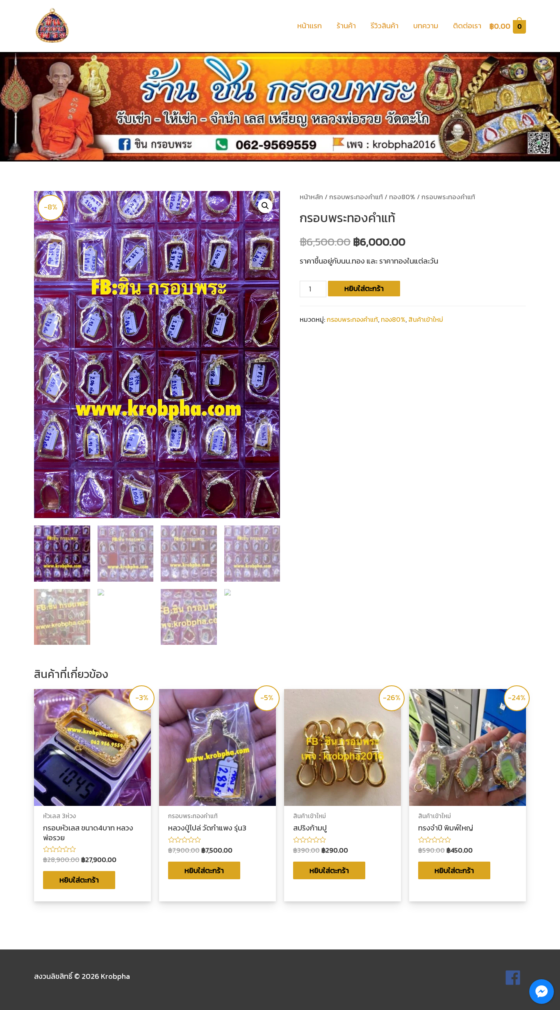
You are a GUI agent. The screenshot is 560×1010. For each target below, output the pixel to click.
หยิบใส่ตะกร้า (364, 288)
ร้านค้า (346, 25)
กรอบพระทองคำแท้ (356, 197)
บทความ (425, 25)
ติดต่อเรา (467, 25)
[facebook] (515, 977)
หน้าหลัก (311, 197)
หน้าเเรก (309, 25)
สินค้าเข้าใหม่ (425, 319)
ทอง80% (402, 197)
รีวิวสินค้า (384, 25)
